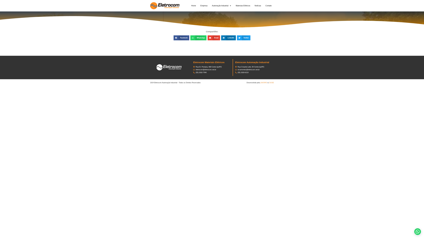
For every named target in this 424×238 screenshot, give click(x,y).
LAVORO (263, 83)
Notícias (258, 6)
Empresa (203, 6)
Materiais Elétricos (243, 6)
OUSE (271, 83)
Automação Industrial (220, 6)
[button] (181, 37)
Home (193, 6)
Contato (268, 6)
